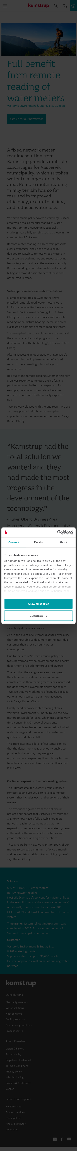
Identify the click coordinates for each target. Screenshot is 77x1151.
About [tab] (63, 542)
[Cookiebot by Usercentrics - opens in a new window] (57, 532)
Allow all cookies (38, 603)
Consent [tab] (13, 542)
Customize (36, 615)
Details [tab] (38, 542)
